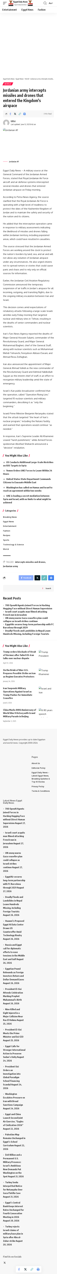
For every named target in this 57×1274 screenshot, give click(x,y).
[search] (45, 3)
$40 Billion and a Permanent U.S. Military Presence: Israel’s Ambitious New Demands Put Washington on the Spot (12, 1166)
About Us (36, 763)
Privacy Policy (38, 786)
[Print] (24, 113)
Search (48, 588)
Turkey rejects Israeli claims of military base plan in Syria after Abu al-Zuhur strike (13, 1233)
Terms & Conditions (41, 791)
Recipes (6, 535)
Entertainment (9, 526)
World (8, 84)
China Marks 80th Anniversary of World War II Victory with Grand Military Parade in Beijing (19, 713)
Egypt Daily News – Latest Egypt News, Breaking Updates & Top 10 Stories (41, 777)
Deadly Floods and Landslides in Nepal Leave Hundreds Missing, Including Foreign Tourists (13, 904)
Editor (13, 121)
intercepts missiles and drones (30, 562)
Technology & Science (13, 544)
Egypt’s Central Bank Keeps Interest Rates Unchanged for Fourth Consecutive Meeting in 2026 (13, 1209)
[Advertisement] (28, 43)
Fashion (6, 531)
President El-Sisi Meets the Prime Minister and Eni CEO (13, 1033)
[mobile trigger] (5, 3)
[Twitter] (4, 1263)
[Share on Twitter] (15, 113)
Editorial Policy (38, 768)
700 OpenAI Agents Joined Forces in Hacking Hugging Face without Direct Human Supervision (14, 815)
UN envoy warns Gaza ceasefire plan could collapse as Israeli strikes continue (12, 860)
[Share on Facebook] (10, 113)
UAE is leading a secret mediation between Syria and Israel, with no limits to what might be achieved (27, 499)
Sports (6, 540)
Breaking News (10, 517)
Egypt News (8, 521)
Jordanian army (10, 566)
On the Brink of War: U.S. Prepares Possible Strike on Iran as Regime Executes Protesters (19, 673)
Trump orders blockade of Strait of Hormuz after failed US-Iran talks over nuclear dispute (19, 655)
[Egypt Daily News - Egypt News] (20, 3)
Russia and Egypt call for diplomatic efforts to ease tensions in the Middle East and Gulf (14, 952)
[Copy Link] (20, 113)
